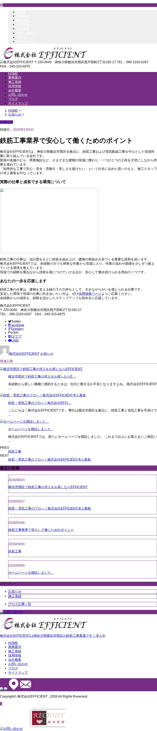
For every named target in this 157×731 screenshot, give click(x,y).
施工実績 (22, 20)
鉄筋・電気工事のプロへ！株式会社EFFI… (39, 403)
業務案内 (22, 16)
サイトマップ (26, 41)
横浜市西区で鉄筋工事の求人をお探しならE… (42, 376)
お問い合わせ (26, 33)
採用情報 (22, 24)
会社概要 (22, 28)
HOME (21, 12)
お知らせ (46, 353)
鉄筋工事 (14, 451)
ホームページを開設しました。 (31, 429)
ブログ (21, 37)
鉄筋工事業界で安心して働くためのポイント (41, 530)
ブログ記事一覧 (19, 604)
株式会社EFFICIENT (24, 353)
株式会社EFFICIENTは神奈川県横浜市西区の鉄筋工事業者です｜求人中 (52, 635)
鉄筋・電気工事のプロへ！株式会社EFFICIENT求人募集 (49, 459)
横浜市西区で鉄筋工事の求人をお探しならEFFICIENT (48, 487)
